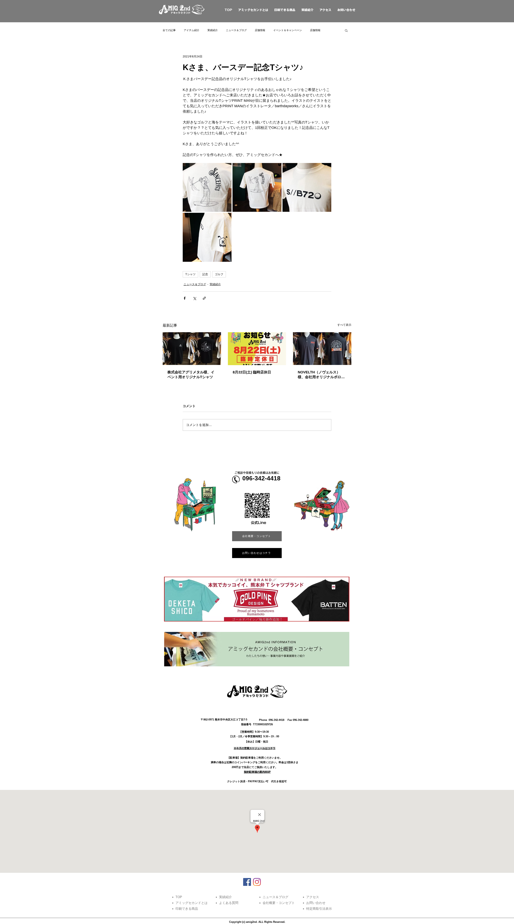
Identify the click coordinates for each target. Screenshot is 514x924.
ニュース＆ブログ (236, 30)
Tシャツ (190, 274)
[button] (346, 30)
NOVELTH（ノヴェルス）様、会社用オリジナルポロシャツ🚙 (321, 374)
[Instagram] (257, 882)
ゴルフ (219, 274)
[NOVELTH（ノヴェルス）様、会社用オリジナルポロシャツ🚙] (322, 348)
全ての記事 (169, 30)
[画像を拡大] (207, 187)
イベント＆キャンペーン (287, 30)
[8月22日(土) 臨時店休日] (257, 348)
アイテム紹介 (191, 30)
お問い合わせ (346, 9)
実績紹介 (307, 9)
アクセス (325, 9)
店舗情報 (260, 30)
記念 (205, 274)
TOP (223, 9)
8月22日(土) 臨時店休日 (252, 372)
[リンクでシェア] (204, 298)
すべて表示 (344, 324)
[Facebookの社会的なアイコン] (247, 882)
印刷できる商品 (284, 9)
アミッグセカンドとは (253, 9)
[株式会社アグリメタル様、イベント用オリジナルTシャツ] (192, 348)
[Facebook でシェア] (185, 298)
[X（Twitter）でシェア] (194, 298)
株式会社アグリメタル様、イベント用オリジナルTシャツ (190, 374)
